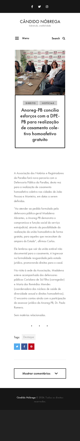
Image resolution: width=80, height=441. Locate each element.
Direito (31, 103)
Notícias (48, 103)
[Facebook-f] (32, 6)
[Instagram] (47, 6)
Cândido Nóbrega (26, 397)
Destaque (28, 337)
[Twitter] (39, 6)
